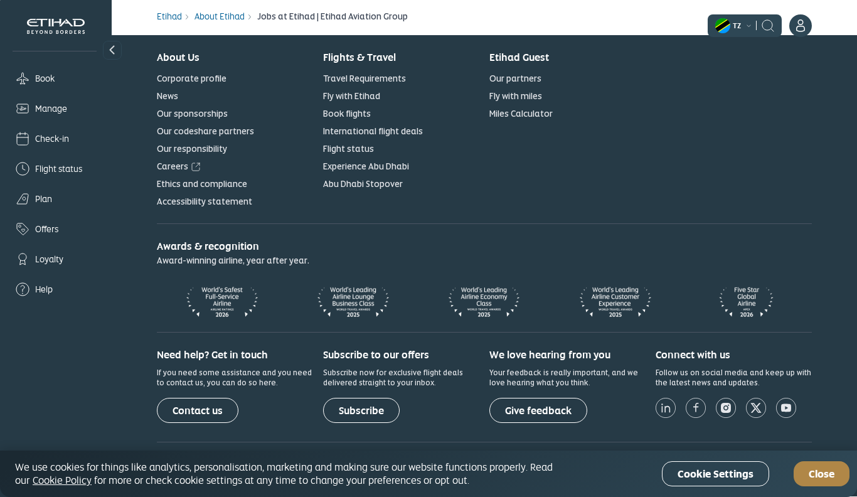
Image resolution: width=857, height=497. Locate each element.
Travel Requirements (364, 78)
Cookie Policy (62, 480)
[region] (428, 474)
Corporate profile (191, 78)
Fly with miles (515, 96)
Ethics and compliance (202, 184)
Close (821, 474)
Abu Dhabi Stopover (363, 184)
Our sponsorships (192, 113)
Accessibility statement (204, 201)
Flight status (348, 148)
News (167, 96)
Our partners (515, 78)
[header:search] (768, 24)
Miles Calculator (521, 113)
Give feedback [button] (538, 410)
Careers (172, 166)
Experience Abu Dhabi (366, 166)
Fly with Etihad (351, 96)
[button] (112, 50)
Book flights (347, 113)
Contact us (198, 410)
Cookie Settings (715, 474)
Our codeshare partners (205, 131)
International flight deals (373, 131)
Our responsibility (192, 148)
